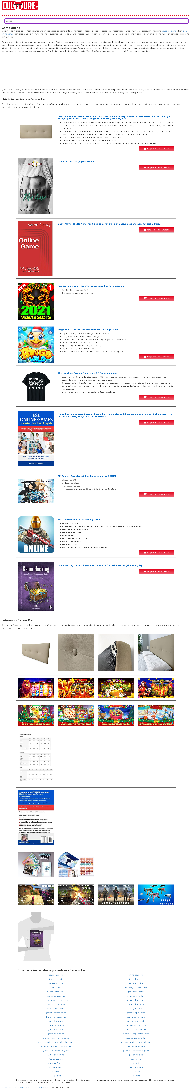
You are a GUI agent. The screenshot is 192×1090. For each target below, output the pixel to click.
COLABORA (19, 1087)
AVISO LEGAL (31, 1087)
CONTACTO (43, 1087)
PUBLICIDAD (7, 1087)
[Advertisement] (96, 70)
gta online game (169, 31)
